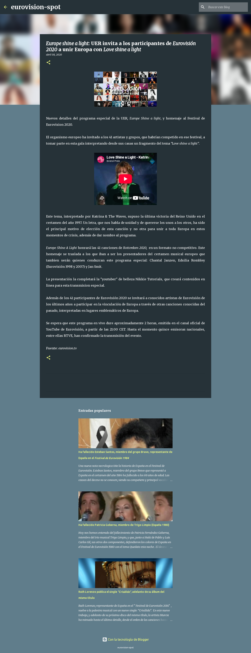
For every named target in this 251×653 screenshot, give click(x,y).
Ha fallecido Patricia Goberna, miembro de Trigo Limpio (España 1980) (123, 524)
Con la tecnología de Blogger (128, 639)
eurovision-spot (36, 7)
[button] (48, 62)
